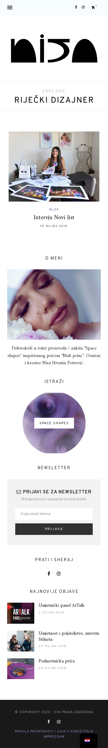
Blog (54, 210)
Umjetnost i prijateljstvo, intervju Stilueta (69, 636)
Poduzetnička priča (57, 661)
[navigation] (88, 740)
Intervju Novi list (54, 218)
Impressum (54, 737)
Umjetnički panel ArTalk (62, 606)
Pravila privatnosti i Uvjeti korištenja (54, 732)
